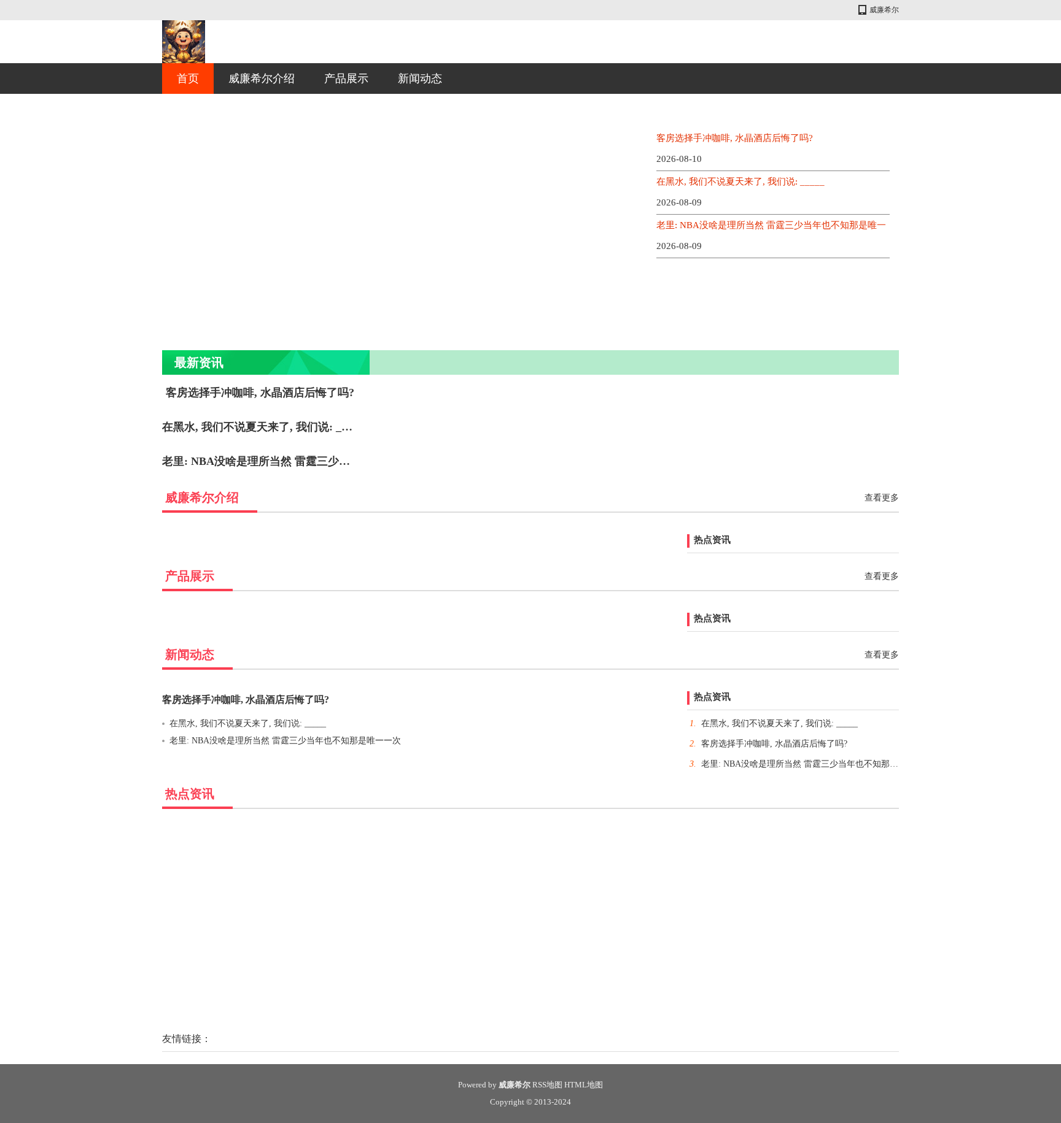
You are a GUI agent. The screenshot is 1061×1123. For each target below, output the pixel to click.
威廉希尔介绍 (261, 78)
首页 (188, 78)
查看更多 (882, 497)
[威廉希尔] (183, 41)
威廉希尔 (884, 10)
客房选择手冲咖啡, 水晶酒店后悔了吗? (734, 138)
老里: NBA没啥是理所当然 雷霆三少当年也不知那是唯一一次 (311, 461)
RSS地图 (547, 1084)
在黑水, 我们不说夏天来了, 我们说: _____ (740, 181)
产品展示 (346, 78)
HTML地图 (583, 1084)
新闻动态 (420, 78)
